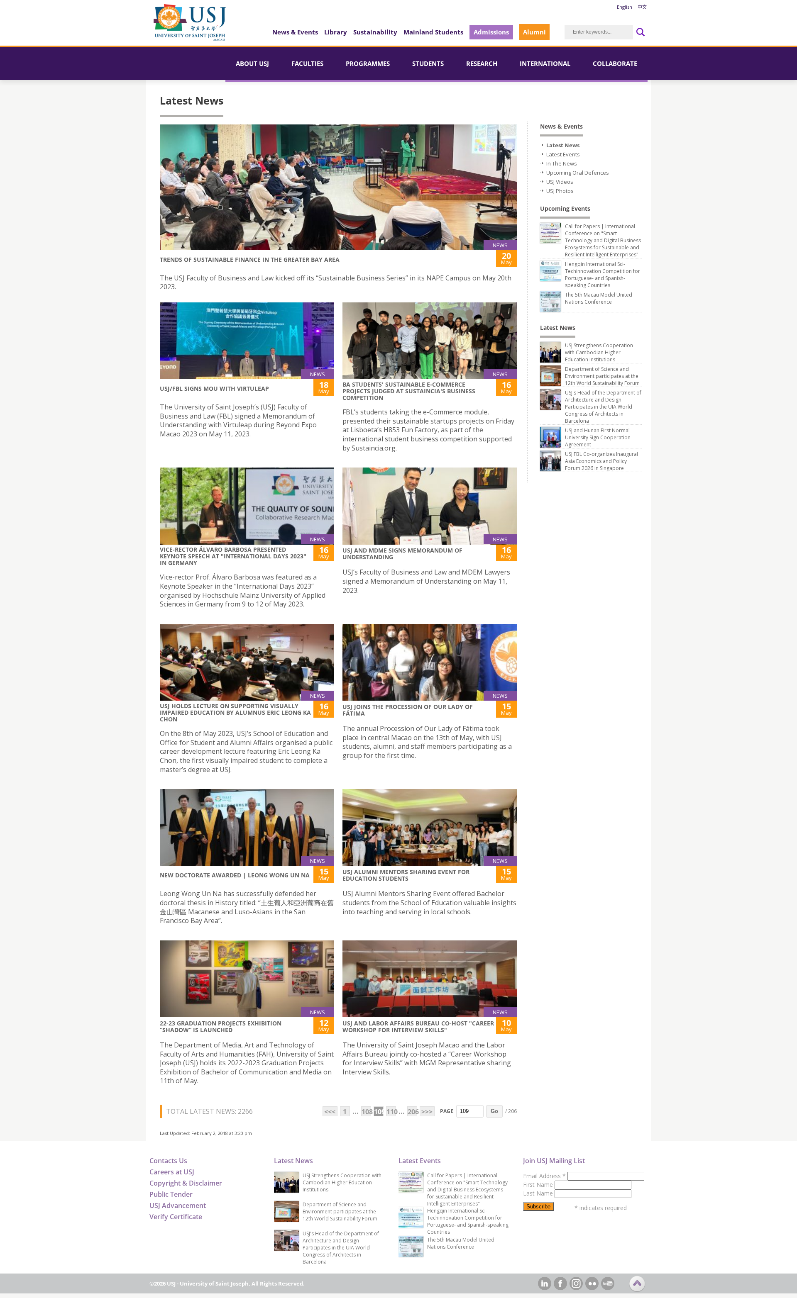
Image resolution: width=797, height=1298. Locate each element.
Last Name (539, 1193)
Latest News (562, 145)
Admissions (491, 32)
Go (494, 1111)
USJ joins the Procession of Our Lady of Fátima (407, 710)
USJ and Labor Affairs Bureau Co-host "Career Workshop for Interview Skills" (418, 1026)
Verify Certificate (175, 1216)
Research (481, 63)
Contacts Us (168, 1160)
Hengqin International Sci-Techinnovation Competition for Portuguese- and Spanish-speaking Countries (602, 275)
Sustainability (375, 32)
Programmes (368, 63)
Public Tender (171, 1194)
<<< (329, 1111)
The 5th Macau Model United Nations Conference (598, 298)
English (624, 7)
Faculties (307, 63)
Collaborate (615, 63)
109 (379, 1111)
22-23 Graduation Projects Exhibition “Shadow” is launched (220, 1026)
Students (428, 63)
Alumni (534, 32)
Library (335, 32)
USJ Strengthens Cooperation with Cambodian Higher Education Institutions (599, 352)
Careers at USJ (171, 1171)
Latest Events (563, 154)
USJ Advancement (177, 1205)
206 (412, 1111)
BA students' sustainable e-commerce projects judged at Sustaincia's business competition (408, 391)
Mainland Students (433, 32)
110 (391, 1111)
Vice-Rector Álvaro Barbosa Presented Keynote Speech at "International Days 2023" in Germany (233, 556)
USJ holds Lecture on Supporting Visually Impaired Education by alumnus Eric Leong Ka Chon (235, 712)
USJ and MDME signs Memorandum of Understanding (402, 553)
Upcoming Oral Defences (577, 172)
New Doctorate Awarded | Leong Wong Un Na (235, 875)
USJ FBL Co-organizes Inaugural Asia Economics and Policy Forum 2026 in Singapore (601, 461)
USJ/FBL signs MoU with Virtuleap (214, 388)
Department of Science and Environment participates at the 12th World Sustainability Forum (602, 376)
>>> (427, 1111)
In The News (561, 163)
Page (447, 1111)
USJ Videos (559, 181)
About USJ (252, 63)
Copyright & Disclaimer (185, 1183)
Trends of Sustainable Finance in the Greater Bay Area (250, 259)
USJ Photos (560, 191)
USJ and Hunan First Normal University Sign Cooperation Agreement (598, 437)
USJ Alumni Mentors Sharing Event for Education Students (405, 875)
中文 (642, 7)
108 (366, 1111)
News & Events (295, 32)
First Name (539, 1184)
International (545, 63)
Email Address (544, 1176)
